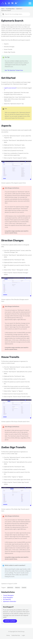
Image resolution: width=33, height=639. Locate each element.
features (17, 587)
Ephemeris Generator (9, 601)
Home (8, 635)
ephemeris (10, 587)
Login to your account (10, 88)
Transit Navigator (8, 595)
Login (23, 635)
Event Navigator (8, 597)
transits (24, 587)
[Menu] (30, 3)
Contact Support (10, 621)
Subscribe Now (16, 635)
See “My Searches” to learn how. (14, 70)
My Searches (7, 599)
